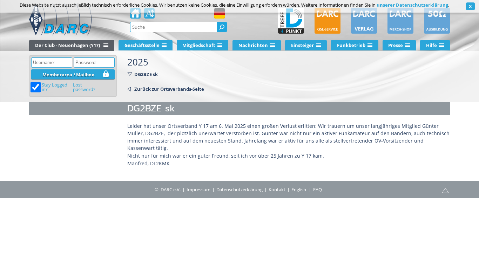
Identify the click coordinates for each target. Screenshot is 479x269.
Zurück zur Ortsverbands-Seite (169, 89)
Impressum (198, 189)
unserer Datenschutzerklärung (412, 5)
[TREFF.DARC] (291, 21)
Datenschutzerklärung (239, 189)
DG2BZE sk (146, 74)
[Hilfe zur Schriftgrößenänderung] (149, 15)
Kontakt (277, 189)
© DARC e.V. (168, 189)
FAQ (317, 189)
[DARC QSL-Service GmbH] (327, 21)
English (298, 189)
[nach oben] (445, 190)
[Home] (135, 15)
